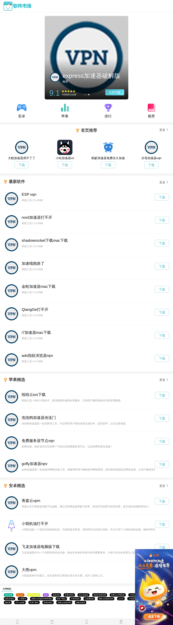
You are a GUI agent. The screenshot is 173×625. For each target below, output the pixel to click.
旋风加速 (56, 595)
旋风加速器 (9, 599)
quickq (120, 599)
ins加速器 (132, 599)
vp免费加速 (89, 599)
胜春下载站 (61, 599)
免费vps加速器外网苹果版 (41, 599)
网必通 (7, 602)
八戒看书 (22, 599)
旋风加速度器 (33, 595)
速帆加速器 (80, 602)
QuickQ (20, 595)
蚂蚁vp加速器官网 (106, 599)
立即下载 (114, 92)
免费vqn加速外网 (64, 602)
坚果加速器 (69, 595)
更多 (162, 130)
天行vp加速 (19, 602)
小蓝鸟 (132, 595)
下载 (21, 165)
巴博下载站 (34, 602)
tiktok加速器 (83, 595)
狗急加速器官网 (99, 595)
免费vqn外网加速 (117, 595)
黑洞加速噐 (48, 602)
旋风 (46, 595)
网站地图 (8, 595)
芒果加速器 (75, 599)
